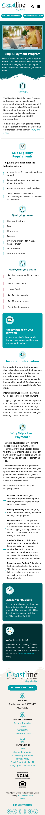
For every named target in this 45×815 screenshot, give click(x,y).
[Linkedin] (25, 811)
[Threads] (30, 811)
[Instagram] (20, 811)
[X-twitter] (14, 811)
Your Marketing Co (25, 796)
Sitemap (22, 798)
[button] (33, 6)
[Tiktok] (35, 811)
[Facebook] (9, 811)
